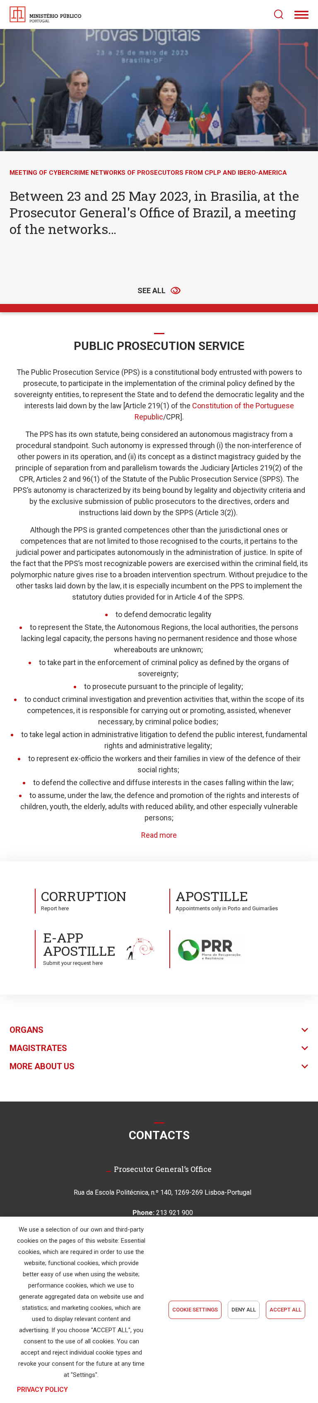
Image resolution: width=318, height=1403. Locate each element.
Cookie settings (195, 1310)
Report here (83, 899)
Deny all (243, 1310)
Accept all (285, 1310)
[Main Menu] (301, 14)
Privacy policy (42, 1389)
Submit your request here (79, 947)
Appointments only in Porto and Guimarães (227, 899)
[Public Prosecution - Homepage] (46, 14)
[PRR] (226, 948)
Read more (159, 835)
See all (151, 290)
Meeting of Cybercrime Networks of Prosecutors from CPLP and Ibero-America (148, 172)
